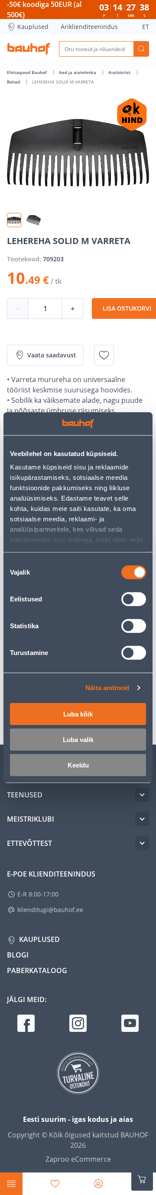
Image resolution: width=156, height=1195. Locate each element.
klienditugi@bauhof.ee (50, 910)
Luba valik (78, 739)
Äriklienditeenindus (89, 26)
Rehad (14, 82)
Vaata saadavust (51, 355)
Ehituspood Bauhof (27, 72)
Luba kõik (78, 713)
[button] (14, 220)
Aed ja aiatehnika (78, 72)
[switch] (133, 599)
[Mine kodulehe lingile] (28, 48)
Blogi (18, 955)
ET (145, 26)
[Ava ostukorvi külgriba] (142, 1179)
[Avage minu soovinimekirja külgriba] (55, 1184)
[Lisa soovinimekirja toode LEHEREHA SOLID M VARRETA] (104, 355)
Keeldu (78, 764)
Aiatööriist (120, 72)
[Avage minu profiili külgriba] (98, 1184)
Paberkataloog (37, 970)
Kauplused (33, 26)
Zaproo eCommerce (78, 1159)
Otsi (141, 49)
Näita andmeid (107, 687)
